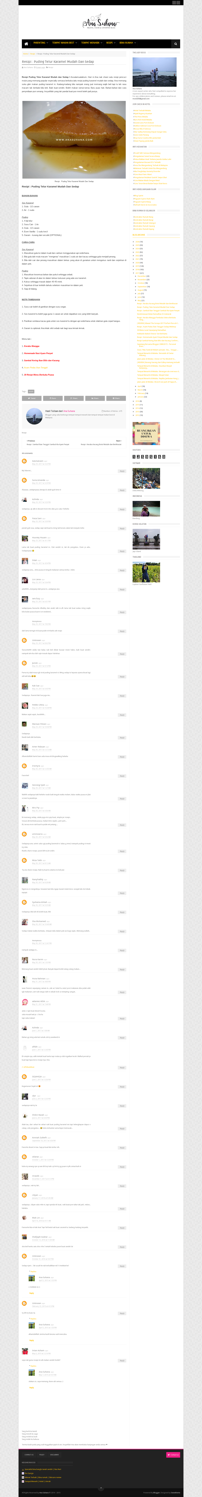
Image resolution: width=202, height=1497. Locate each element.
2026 (137, 242)
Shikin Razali (38, 1115)
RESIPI (109, 42)
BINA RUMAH (126, 42)
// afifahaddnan (28, 1067)
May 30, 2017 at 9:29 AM (41, 905)
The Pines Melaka (141, 117)
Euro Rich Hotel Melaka (143, 120)
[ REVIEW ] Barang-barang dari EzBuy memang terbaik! (158, 362)
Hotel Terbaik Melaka (142, 110)
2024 (137, 249)
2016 (137, 401)
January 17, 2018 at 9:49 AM (42, 1198)
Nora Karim (37, 959)
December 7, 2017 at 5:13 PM (43, 1179)
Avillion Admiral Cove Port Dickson (147, 126)
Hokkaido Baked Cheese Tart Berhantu (152, 334)
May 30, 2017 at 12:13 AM (42, 750)
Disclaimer (54, 1455)
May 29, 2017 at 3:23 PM (41, 464)
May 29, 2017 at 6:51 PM (41, 602)
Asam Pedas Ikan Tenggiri (36, 367)
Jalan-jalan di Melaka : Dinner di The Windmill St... (156, 359)
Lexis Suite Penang (141, 135)
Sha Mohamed (39, 921)
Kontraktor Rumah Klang (143, 217)
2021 (137, 259)
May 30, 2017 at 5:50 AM (41, 811)
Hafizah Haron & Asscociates (145, 205)
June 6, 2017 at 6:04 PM (41, 1118)
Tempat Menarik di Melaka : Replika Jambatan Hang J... (158, 378)
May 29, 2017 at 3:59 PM (41, 521)
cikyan (35, 1195)
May (139, 300)
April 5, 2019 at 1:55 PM (48, 1280)
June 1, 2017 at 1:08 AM (41, 1031)
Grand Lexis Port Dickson (144, 123)
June (140, 297)
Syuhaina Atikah (39, 902)
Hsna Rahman (38, 978)
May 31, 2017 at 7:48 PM (41, 1004)
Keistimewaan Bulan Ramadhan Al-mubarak (154, 314)
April (140, 386)
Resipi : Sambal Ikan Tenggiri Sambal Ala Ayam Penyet (158, 311)
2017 (137, 273)
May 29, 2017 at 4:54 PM (41, 563)
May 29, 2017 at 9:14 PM (41, 666)
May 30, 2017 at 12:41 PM (42, 943)
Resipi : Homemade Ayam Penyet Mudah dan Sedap (157, 337)
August (141, 290)
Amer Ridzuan (38, 746)
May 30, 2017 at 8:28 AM (41, 882)
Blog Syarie (138, 196)
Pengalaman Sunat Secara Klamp (147, 156)
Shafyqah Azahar (40, 1237)
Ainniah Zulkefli (39, 1137)
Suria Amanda (38, 480)
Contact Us (29, 1455)
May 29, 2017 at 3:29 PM (41, 483)
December (142, 276)
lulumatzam (37, 461)
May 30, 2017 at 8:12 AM (41, 863)
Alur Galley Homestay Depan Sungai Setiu (150, 132)
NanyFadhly (37, 879)
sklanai (35, 1157)
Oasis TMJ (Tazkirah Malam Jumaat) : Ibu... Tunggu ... (157, 350)
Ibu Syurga (29, 1473)
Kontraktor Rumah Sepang (144, 226)
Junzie (35, 663)
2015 (137, 405)
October (141, 283)
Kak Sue (35, 685)
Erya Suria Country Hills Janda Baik (147, 138)
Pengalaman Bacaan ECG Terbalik (147, 162)
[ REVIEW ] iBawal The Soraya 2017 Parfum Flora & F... (158, 323)
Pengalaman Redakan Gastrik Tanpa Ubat (150, 177)
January (141, 397)
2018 (137, 270)
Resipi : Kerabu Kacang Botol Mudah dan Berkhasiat (157, 304)
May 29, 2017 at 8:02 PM (41, 643)
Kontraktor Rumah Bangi (143, 220)
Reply (122, 471)
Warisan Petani (39, 724)
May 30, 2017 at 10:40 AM (42, 924)
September (142, 287)
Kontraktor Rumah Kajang (144, 229)
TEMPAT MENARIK (90, 42)
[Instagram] (178, 3)
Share (53, 398)
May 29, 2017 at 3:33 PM (41, 502)
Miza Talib (37, 860)
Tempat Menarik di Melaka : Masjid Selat (153, 375)
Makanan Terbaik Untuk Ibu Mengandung (150, 168)
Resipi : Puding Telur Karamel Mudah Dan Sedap (156, 307)
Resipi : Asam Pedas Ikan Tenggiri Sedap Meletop (156, 327)
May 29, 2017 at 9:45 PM (41, 689)
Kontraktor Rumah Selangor (145, 223)
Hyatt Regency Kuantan (143, 113)
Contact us (174, 1455)
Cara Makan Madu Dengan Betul (147, 180)
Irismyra (36, 766)
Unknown (36, 640)
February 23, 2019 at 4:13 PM (43, 1306)
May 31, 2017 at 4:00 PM (41, 982)
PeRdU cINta (38, 705)
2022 (137, 256)
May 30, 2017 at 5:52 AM (41, 837)
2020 (137, 263)
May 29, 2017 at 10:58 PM (42, 727)
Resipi (32, 54)
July (139, 293)
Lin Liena (36, 579)
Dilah (34, 560)
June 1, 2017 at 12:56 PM (41, 1080)
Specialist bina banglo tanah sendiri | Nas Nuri (43, 1469)
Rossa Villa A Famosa (142, 129)
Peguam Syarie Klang (142, 202)
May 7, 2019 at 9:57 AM (47, 1375)
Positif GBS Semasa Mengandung (147, 153)
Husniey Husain (39, 537)
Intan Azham (38, 1350)
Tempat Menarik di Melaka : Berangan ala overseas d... (158, 371)
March (140, 390)
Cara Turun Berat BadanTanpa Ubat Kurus (150, 183)
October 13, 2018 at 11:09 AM (43, 1240)
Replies (33, 1271)
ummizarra (37, 834)
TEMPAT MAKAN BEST (63, 42)
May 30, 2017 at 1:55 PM (41, 962)
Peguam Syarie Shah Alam (144, 199)
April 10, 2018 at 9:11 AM (41, 1221)
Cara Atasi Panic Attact (143, 174)
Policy (41, 1455)
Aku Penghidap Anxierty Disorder (147, 171)
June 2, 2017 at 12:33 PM (41, 1099)
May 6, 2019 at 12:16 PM (41, 1353)
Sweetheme (175, 1493)
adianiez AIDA (38, 1001)
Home (25, 54)
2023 (137, 252)
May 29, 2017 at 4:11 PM (41, 541)
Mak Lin (36, 1218)
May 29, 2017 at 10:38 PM (42, 708)
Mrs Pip (35, 807)
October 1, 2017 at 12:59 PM (43, 1160)
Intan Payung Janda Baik (143, 141)
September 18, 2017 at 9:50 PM (44, 1141)
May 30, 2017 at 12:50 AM (42, 769)
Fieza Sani (36, 518)
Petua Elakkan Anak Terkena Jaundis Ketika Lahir (152, 159)
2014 (137, 408)
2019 (137, 266)
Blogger (156, 1493)
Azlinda (35, 499)
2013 (137, 412)
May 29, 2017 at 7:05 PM (41, 624)
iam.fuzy (36, 598)
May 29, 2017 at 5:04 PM (41, 582)
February (141, 393)
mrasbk (35, 1176)
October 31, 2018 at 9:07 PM (43, 1259)
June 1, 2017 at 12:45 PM (41, 1050)
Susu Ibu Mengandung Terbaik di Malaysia (151, 165)
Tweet (33, 398)
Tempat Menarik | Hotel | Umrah (38, 1481)
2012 (137, 415)
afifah (35, 1047)
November (142, 280)
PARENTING (39, 42)
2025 (137, 245)
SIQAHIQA (37, 1076)
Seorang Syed (38, 785)
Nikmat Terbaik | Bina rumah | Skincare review (43, 1477)
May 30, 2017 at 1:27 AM (41, 788)
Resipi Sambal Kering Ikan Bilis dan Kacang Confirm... (158, 341)
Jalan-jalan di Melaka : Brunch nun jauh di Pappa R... (157, 382)
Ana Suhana (44, 1277)
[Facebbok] (174, 3)
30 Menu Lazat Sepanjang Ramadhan (151, 330)
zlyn (34, 1096)
